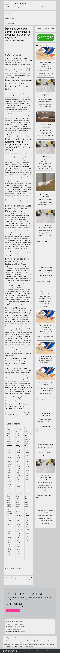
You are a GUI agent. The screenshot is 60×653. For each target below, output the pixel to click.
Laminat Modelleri (9, 18)
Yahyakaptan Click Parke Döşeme (16, 631)
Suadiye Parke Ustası (45, 445)
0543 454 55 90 (9, 23)
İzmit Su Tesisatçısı (38, 651)
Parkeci (7, 16)
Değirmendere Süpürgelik (14, 629)
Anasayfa (7, 13)
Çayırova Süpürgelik (45, 124)
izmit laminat (20, 3)
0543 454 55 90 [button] (13, 611)
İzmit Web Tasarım (49, 651)
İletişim (7, 21)
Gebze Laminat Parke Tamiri (14, 621)
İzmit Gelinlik (28, 651)
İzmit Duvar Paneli (45, 268)
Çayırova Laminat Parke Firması (15, 626)
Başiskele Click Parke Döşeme (15, 624)
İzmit (8, 573)
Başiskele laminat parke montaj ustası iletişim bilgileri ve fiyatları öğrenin (11, 579)
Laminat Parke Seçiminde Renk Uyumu (45, 477)
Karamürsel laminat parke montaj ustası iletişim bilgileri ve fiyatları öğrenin (26, 579)
